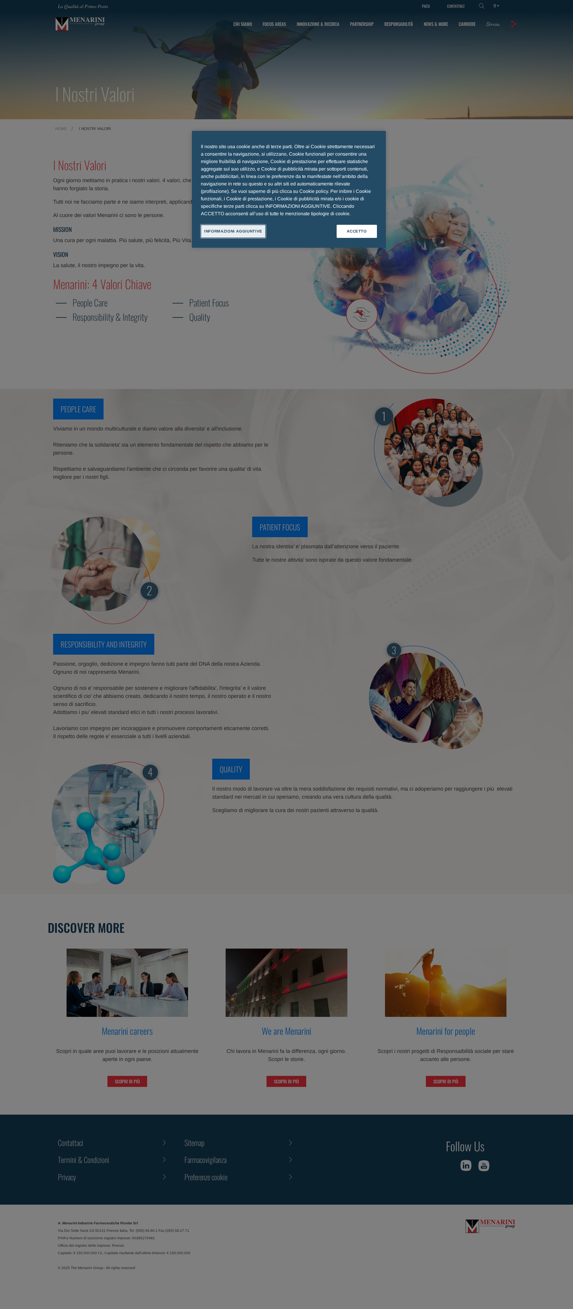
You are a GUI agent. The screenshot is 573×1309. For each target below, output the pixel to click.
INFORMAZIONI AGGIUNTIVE (233, 231)
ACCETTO (357, 231)
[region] (289, 189)
